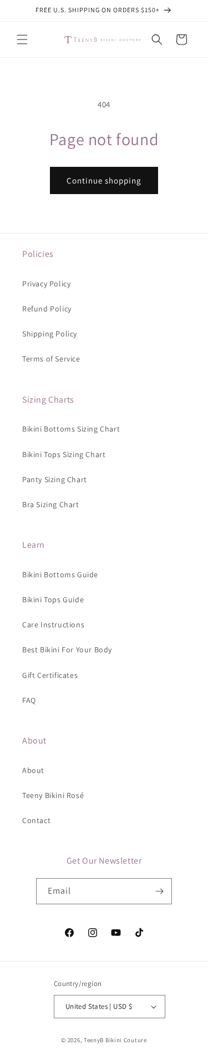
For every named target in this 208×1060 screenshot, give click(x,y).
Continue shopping (104, 180)
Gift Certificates (50, 675)
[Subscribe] (159, 891)
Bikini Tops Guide (53, 600)
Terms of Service (51, 359)
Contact (36, 820)
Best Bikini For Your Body (67, 650)
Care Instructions (53, 625)
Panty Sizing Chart (54, 479)
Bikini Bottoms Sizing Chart (71, 429)
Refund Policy (47, 309)
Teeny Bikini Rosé (53, 795)
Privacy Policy (46, 284)
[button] (22, 39)
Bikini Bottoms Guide (60, 574)
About (33, 770)
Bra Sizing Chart (50, 504)
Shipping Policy (49, 334)
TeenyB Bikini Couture (115, 1040)
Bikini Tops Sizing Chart (63, 454)
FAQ (29, 700)
